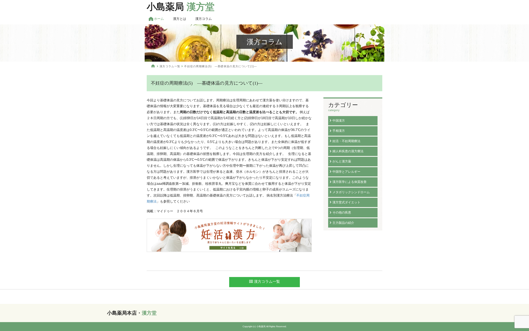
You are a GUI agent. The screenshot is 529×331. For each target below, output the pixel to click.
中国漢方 (338, 120)
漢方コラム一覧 (170, 66)
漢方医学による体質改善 (349, 181)
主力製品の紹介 (343, 222)
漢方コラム (203, 18)
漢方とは (179, 18)
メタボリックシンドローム (351, 192)
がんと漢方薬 (341, 161)
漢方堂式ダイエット (346, 202)
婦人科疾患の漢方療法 (347, 151)
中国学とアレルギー (346, 171)
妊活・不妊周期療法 (346, 141)
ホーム (158, 18)
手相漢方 (338, 130)
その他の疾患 (341, 212)
